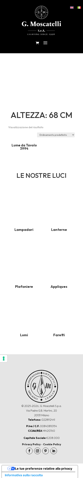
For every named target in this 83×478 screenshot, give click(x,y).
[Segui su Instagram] (37, 451)
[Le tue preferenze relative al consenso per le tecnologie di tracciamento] (3, 358)
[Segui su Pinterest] (45, 451)
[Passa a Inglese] (71, 7)
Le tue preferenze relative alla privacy (43, 468)
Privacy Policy (31, 444)
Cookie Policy (52, 444)
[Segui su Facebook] (29, 451)
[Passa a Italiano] (79, 7)
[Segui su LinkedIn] (53, 451)
